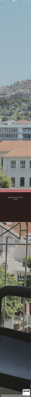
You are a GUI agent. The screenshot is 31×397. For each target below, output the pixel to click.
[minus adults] (13, 396)
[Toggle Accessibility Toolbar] (1, 4)
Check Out (9, 395)
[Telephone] (25, 1)
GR (23, 1)
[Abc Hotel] (15, 1)
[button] (26, 391)
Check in (3, 395)
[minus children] (19, 396)
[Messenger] (28, 388)
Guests (14, 395)
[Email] (29, 388)
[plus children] (23, 396)
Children (20, 395)
